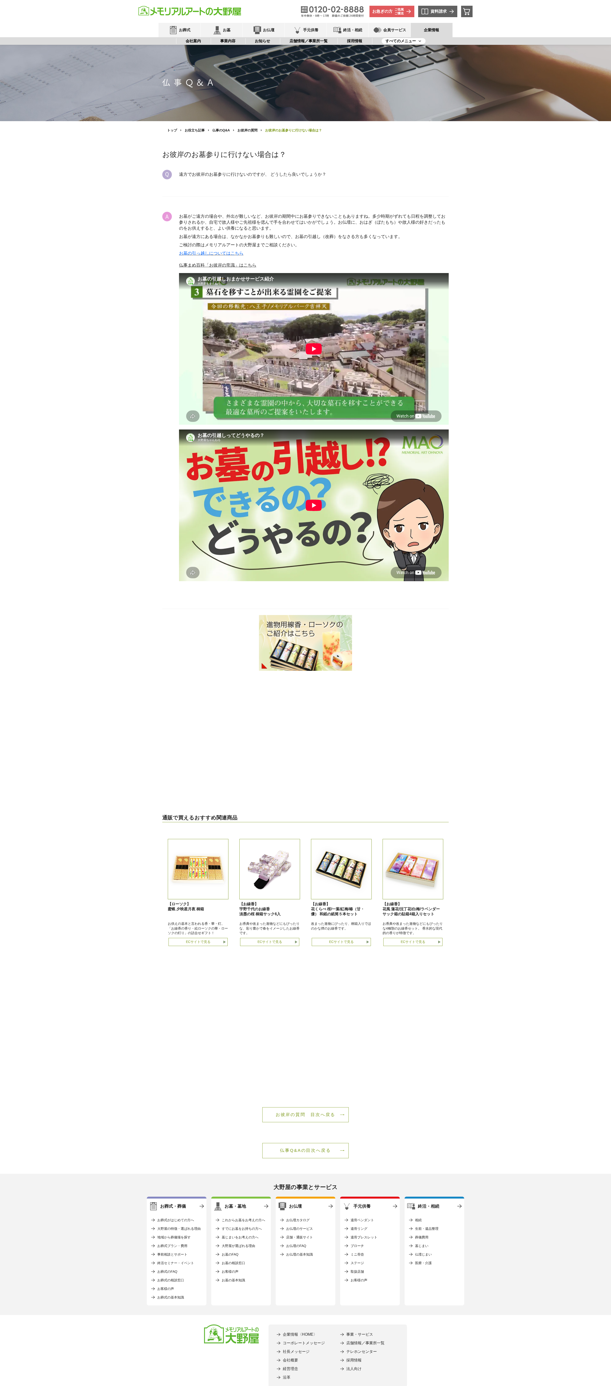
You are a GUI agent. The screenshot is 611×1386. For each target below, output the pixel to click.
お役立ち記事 (195, 130)
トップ (172, 130)
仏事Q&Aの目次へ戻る (305, 1150)
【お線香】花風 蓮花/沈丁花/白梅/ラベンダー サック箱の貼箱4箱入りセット (411, 909)
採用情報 (354, 41)
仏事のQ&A (221, 130)
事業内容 (228, 41)
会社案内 (193, 41)
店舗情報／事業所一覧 (309, 41)
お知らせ (262, 41)
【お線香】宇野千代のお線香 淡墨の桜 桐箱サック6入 (260, 909)
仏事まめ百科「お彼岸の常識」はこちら (217, 265)
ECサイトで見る (198, 942)
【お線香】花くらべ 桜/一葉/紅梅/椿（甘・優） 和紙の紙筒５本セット (337, 909)
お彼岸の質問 (247, 130)
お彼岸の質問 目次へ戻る (306, 1114)
